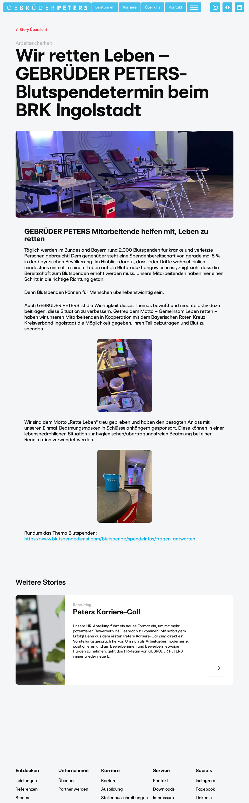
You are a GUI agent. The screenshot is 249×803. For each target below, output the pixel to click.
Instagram (205, 780)
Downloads (164, 789)
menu (194, 7)
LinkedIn (204, 797)
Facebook (205, 789)
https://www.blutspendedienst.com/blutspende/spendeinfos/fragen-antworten (109, 539)
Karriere (130, 7)
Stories (22, 797)
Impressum (163, 797)
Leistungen (105, 7)
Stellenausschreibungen (124, 797)
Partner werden (73, 789)
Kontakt (175, 7)
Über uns (152, 7)
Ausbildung (112, 789)
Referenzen (27, 789)
